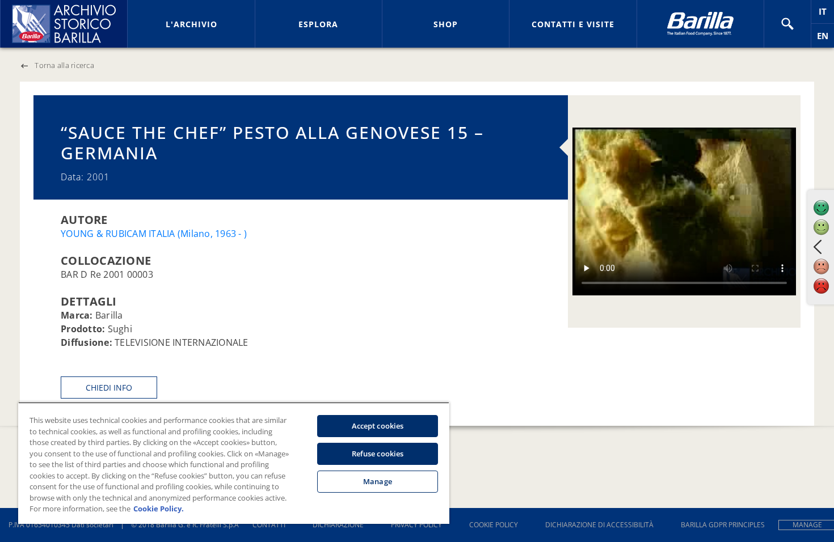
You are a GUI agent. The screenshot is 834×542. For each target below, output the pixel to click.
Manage (377, 481)
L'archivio (191, 24)
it (826, 14)
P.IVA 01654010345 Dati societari (61, 525)
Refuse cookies (378, 453)
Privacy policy (416, 525)
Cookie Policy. (158, 508)
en (825, 39)
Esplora (318, 24)
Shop (445, 24)
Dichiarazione (338, 525)
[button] (787, 24)
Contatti (268, 525)
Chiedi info (109, 387)
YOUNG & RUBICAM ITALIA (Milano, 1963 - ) (154, 233)
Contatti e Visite (573, 24)
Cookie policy (493, 525)
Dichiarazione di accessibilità (599, 525)
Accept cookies (378, 426)
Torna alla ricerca (64, 65)
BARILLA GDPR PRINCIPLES (723, 525)
